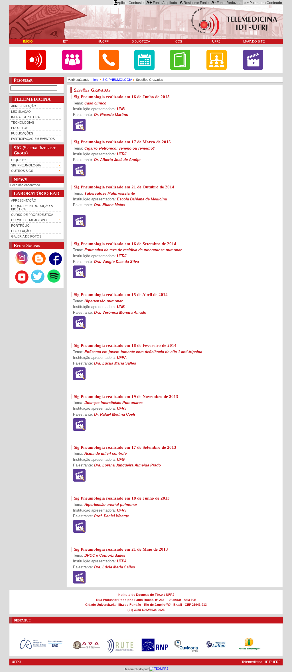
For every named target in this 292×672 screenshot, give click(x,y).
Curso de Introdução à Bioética (32, 207)
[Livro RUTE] (180, 69)
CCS (178, 41)
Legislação (21, 111)
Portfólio (20, 225)
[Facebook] (55, 264)
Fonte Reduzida (226, 2)
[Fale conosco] (109, 69)
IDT (65, 41)
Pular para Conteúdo (263, 2)
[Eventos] (144, 69)
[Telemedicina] (36, 69)
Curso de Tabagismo (29, 220)
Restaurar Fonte (194, 2)
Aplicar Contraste (129, 2)
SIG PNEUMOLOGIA (26, 165)
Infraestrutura (25, 117)
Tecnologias (22, 122)
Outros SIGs (22, 170)
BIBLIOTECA (141, 41)
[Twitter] (38, 283)
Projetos (19, 128)
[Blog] (39, 264)
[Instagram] (22, 264)
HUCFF (103, 41)
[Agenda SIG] (216, 69)
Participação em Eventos (33, 138)
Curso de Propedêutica (32, 214)
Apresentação (23, 106)
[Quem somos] (72, 69)
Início (28, 41)
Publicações (22, 133)
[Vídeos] (253, 69)
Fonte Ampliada (161, 2)
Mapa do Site (254, 41)
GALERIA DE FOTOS (26, 236)
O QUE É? (18, 160)
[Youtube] (22, 283)
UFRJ (216, 41)
